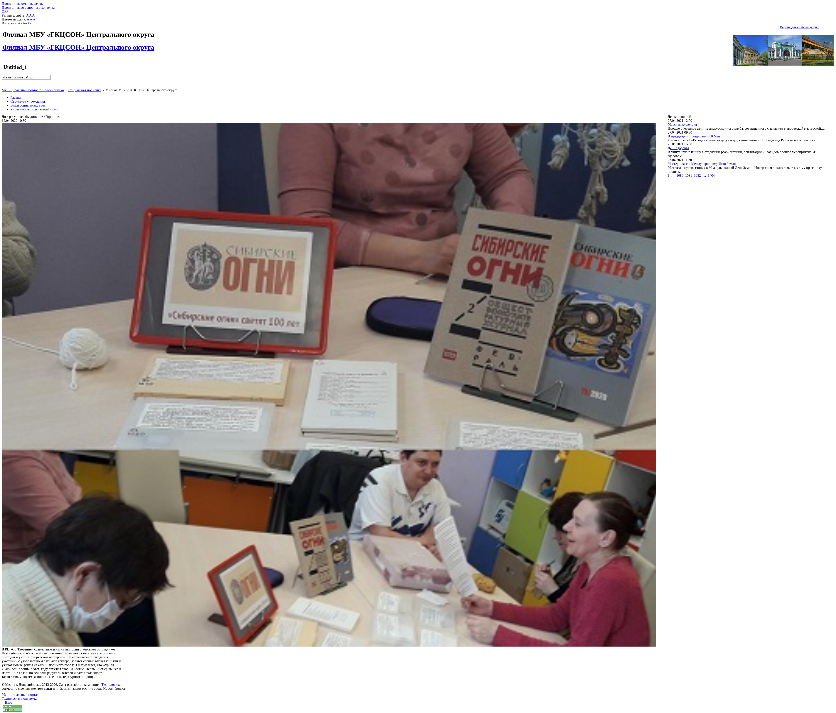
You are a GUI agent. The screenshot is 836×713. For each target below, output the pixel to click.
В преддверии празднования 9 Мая (694, 136)
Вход (8, 702)
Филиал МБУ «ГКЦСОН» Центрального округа (78, 44)
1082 (697, 175)
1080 (679, 175)
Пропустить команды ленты (23, 3)
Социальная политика (84, 90)
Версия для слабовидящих (799, 27)
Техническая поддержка (19, 698)
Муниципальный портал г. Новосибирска (33, 90)
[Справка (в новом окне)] (3, 85)
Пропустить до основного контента (28, 7)
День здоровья (678, 148)
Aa (20, 23)
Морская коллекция (682, 124)
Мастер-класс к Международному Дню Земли (702, 164)
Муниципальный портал (20, 694)
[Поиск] (3, 81)
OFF (5, 11)
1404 (711, 175)
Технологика (111, 684)
